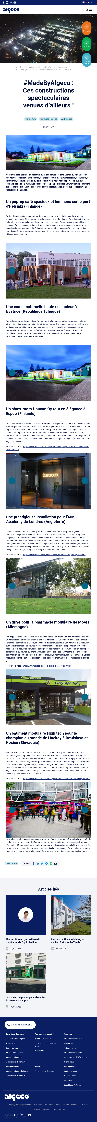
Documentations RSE (14, 1057)
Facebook (3, 2)
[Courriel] (55, 863)
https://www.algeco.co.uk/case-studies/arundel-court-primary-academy (54, 554)
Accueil (18, 67)
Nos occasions (70, 1076)
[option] (48, 271)
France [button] (89, 2)
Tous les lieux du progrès (15, 1039)
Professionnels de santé (73, 1053)
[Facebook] (33, 863)
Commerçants (69, 1062)
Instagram (7, 2)
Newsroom (62, 67)
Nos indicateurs (12, 1048)
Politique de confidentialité (59, 1105)
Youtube (15, 2)
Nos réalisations (12, 1067)
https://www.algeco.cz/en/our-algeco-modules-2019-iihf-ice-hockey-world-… (56, 778)
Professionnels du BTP (73, 1039)
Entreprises (68, 1043)
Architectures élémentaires (16, 1062)
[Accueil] (17, 1097)
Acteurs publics (70, 1048)
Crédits (85, 1105)
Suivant (84, 270)
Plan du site (75, 1105)
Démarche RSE (11, 1043)
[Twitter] (42, 863)
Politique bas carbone (14, 1053)
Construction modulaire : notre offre (47, 1044)
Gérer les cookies (59, 1109)
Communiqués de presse (44, 1071)
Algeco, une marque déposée (20, 1105)
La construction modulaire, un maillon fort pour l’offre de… (67, 941)
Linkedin (11, 2)
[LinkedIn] (38, 863)
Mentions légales (40, 1105)
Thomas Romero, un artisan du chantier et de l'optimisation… (23, 941)
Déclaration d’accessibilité (41, 1109)
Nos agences (40, 1051)
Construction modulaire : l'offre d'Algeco (39, 67)
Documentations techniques (17, 1071)
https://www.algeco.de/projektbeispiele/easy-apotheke (47, 666)
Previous (12, 270)
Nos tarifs (68, 1080)
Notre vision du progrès (15, 1034)
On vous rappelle (21, 1025)
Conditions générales (72, 1085)
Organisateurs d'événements (75, 1057)
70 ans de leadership (43, 1039)
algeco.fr (83, 175)
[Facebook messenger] (46, 863)
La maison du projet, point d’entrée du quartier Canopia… (25, 999)
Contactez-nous (70, 1071)
